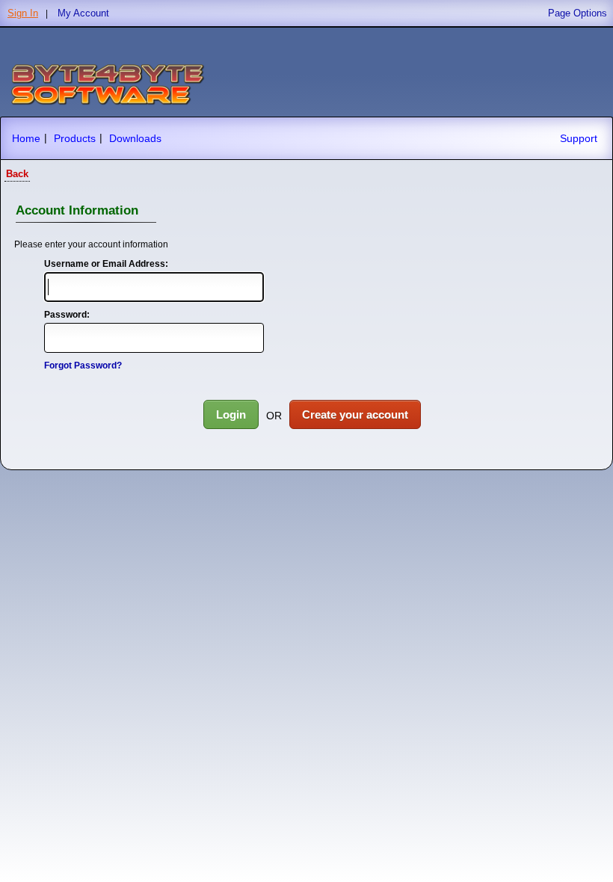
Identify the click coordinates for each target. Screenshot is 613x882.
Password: (67, 314)
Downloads (135, 138)
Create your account (355, 414)
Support (578, 138)
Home (26, 138)
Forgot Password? (83, 365)
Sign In (22, 13)
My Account (83, 13)
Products (75, 138)
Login (231, 414)
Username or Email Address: (106, 264)
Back (17, 173)
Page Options (577, 13)
